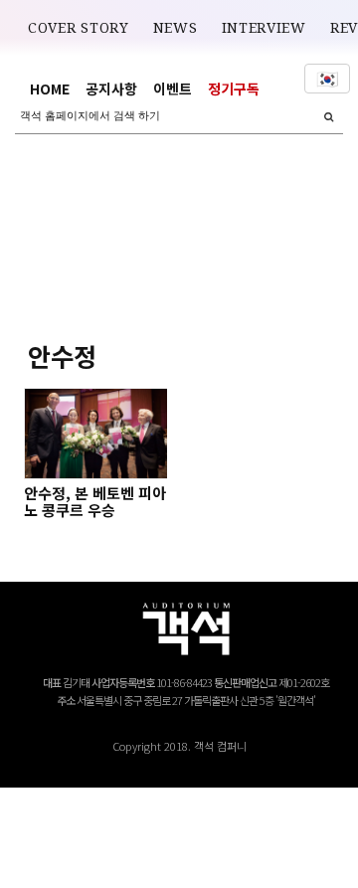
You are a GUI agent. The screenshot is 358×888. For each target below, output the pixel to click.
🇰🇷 (327, 78)
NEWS (175, 28)
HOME (50, 88)
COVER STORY (78, 28)
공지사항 (111, 88)
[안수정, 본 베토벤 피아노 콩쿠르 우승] (95, 433)
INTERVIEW (264, 28)
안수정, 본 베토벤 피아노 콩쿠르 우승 (95, 501)
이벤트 (172, 88)
